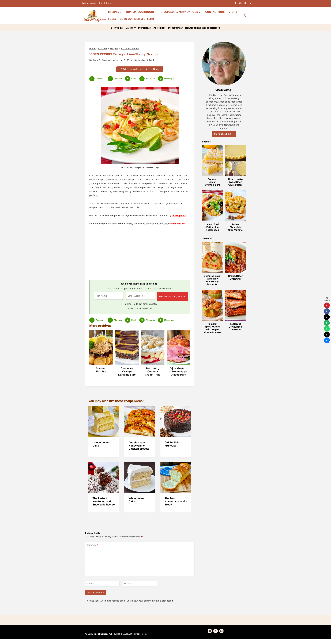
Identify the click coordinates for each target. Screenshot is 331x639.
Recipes (114, 48)
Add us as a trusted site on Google (142, 69)
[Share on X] (327, 317)
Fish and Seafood (130, 48)
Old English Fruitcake (172, 444)
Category (131, 28)
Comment (92, 545)
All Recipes (159, 28)
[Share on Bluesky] (327, 340)
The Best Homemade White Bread (176, 501)
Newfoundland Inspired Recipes (202, 28)
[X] (250, 3)
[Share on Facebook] (327, 311)
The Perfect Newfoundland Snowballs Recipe (103, 501)
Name (90, 583)
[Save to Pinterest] (327, 305)
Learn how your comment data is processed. (150, 600)
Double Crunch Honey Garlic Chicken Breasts (139, 445)
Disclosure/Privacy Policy (181, 11)
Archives (102, 48)
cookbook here (103, 3)
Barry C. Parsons (101, 60)
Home (92, 48)
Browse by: (117, 28)
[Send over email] (327, 323)
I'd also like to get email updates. (141, 304)
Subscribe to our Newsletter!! (131, 18)
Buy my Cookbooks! (141, 11)
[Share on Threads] (327, 334)
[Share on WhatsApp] (327, 329)
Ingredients (144, 28)
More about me (222, 134)
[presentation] (103, 421)
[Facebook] (235, 3)
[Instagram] (240, 3)
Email (127, 583)
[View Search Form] (246, 15)
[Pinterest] (245, 3)
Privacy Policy (140, 634)
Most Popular (175, 28)
